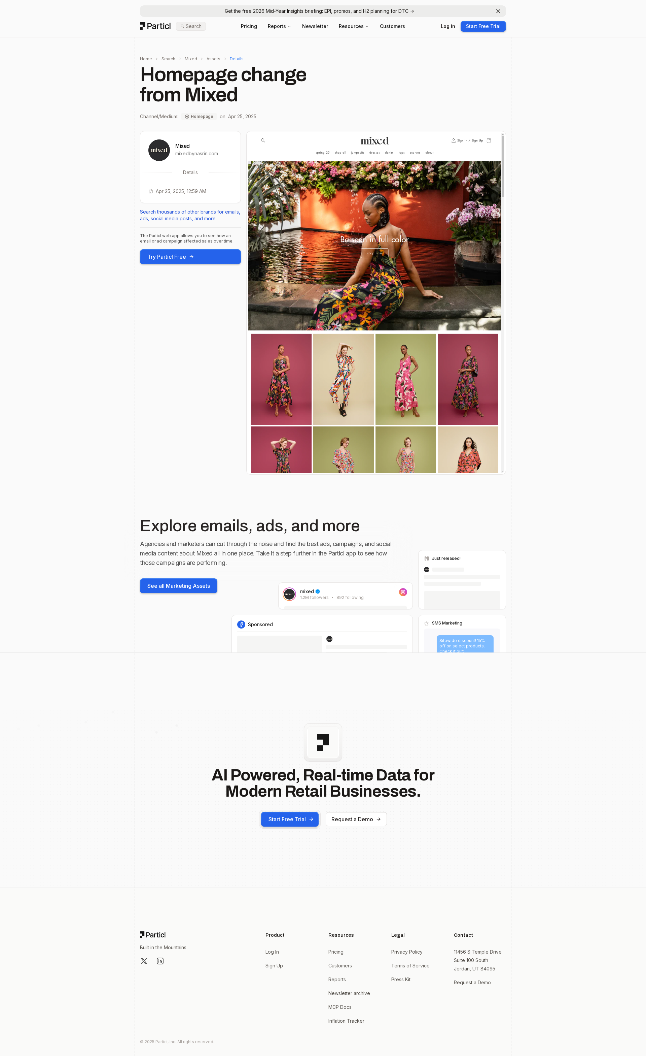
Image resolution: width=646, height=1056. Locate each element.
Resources (351, 26)
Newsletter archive (349, 993)
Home (146, 58)
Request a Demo (352, 819)
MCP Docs (340, 1007)
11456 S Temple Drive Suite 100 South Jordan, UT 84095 (478, 960)
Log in (448, 26)
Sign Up (274, 965)
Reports (277, 26)
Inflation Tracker (346, 1021)
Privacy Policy (407, 952)
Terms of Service (410, 965)
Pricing (249, 26)
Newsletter (315, 26)
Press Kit (400, 979)
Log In (272, 952)
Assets (213, 58)
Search (168, 58)
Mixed (191, 58)
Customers (392, 26)
